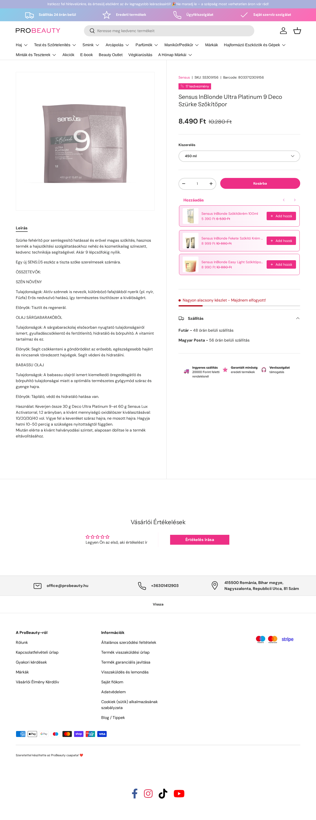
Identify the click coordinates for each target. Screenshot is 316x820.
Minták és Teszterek (33, 55)
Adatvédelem (113, 691)
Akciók (68, 55)
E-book (86, 55)
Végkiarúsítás (140, 55)
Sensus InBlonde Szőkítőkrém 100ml (229, 213)
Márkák (211, 45)
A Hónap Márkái (172, 55)
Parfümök (144, 45)
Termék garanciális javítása (125, 662)
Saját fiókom (112, 682)
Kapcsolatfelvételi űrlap (37, 652)
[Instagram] (148, 795)
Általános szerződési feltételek (128, 642)
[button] (297, 30)
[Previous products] (283, 199)
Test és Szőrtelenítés (52, 45)
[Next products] (294, 199)
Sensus (184, 77)
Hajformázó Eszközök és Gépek (252, 45)
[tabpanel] (85, 347)
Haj (19, 45)
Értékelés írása (199, 539)
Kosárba (260, 183)
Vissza (158, 604)
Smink (88, 45)
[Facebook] (135, 795)
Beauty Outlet (110, 55)
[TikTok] (163, 795)
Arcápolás (114, 45)
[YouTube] (179, 795)
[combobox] (169, 30)
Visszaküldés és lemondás (125, 672)
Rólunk (22, 642)
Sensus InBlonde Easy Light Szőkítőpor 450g (232, 262)
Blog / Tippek (113, 717)
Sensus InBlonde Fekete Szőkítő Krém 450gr (232, 238)
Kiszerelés (186, 144)
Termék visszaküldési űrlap (125, 652)
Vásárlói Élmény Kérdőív (37, 682)
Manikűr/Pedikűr (178, 45)
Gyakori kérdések (31, 662)
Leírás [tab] (22, 228)
